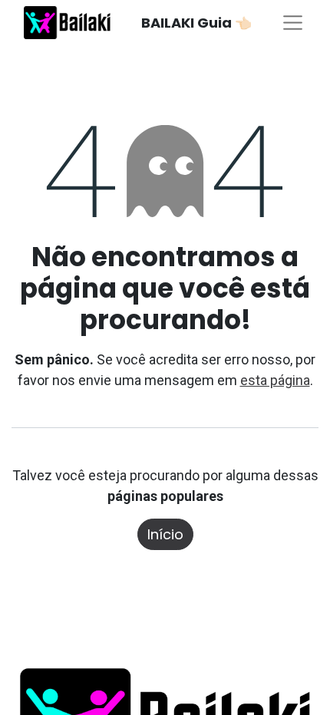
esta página (275, 380)
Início (165, 534)
